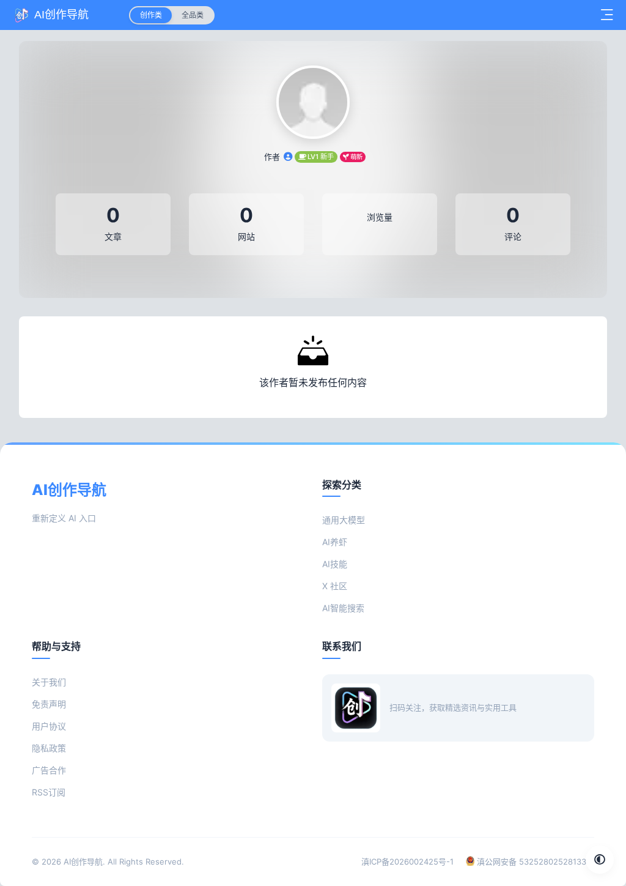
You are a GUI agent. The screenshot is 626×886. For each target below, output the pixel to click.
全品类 (193, 15)
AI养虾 (334, 542)
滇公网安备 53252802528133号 (534, 861)
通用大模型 (343, 520)
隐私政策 (49, 748)
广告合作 (49, 770)
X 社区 (334, 586)
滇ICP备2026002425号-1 (407, 861)
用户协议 (49, 726)
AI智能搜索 (343, 608)
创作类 (151, 15)
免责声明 (49, 704)
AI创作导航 (83, 861)
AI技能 (334, 564)
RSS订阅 (48, 792)
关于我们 (49, 682)
